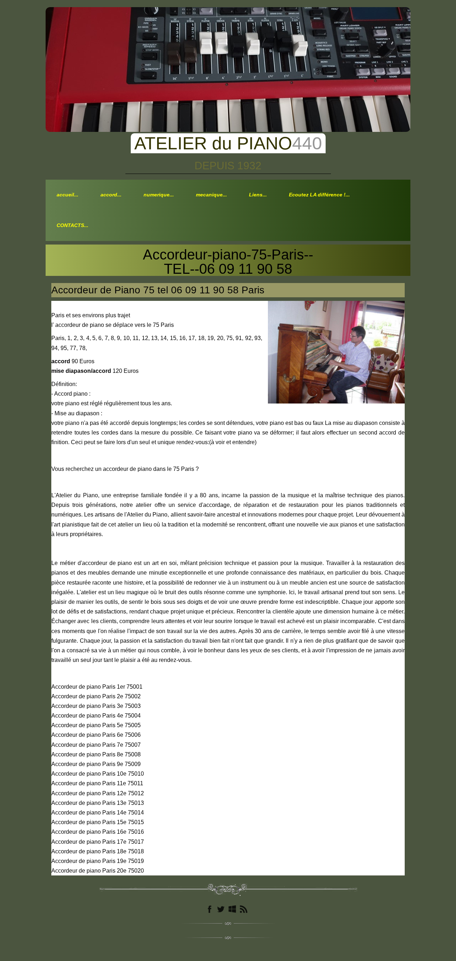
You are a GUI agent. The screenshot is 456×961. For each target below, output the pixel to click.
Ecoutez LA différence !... (319, 194)
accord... (110, 194)
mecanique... (211, 194)
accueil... (67, 194)
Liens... (258, 194)
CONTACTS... (72, 225)
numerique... (159, 194)
